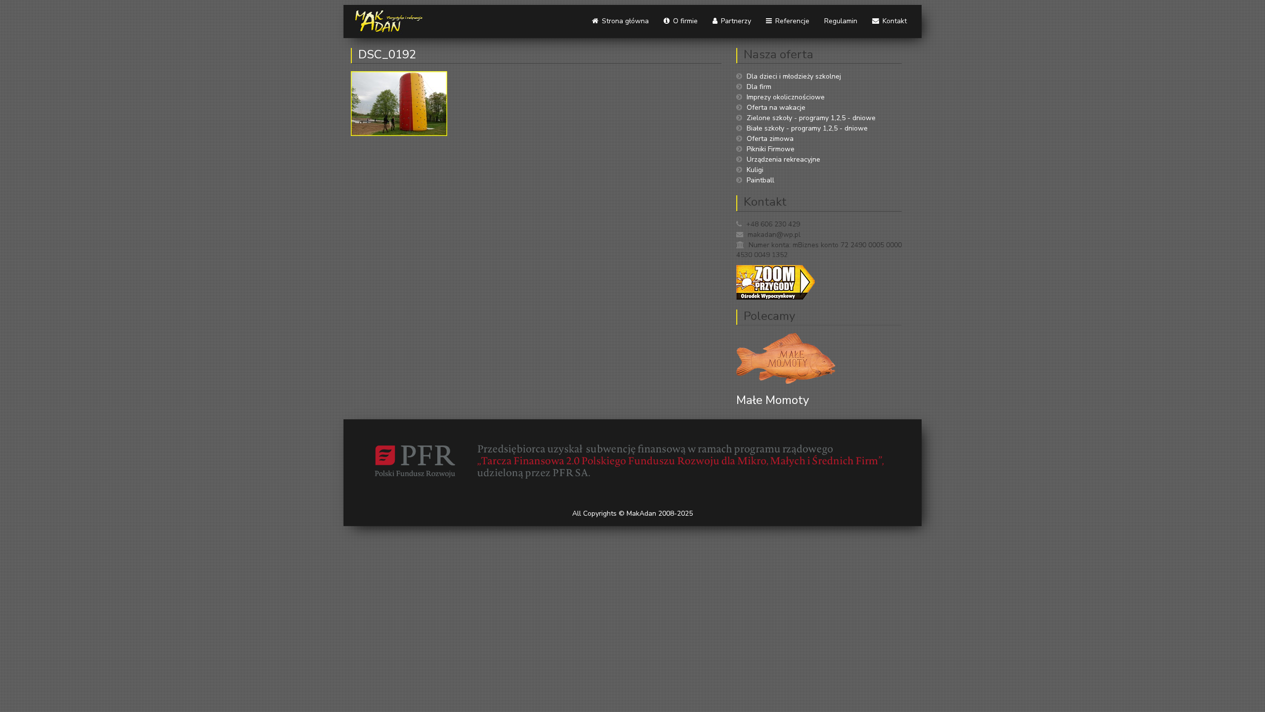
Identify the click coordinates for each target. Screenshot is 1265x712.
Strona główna (624, 21)
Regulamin (840, 21)
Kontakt (894, 21)
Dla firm (759, 86)
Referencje (791, 21)
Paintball (760, 180)
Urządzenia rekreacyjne (783, 159)
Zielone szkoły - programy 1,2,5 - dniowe (811, 118)
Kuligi (755, 170)
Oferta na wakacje (776, 107)
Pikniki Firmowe (771, 149)
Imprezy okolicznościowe (786, 97)
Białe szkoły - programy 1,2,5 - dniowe (807, 128)
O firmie (684, 21)
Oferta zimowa (770, 138)
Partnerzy (735, 21)
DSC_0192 (387, 54)
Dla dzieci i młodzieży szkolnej (794, 76)
